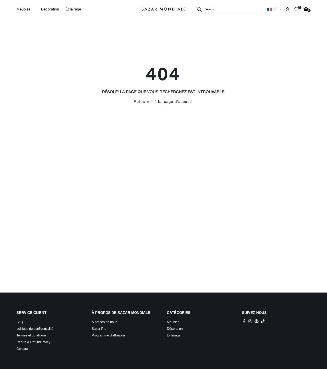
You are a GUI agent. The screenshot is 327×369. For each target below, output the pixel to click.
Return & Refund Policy (33, 342)
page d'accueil (178, 101)
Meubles (23, 9)
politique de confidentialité (34, 328)
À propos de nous (104, 322)
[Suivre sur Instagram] (250, 321)
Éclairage (73, 9)
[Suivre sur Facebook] (244, 321)
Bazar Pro (99, 328)
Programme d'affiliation (108, 335)
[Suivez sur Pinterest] (256, 321)
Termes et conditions (31, 335)
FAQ (19, 322)
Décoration (50, 9)
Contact (22, 348)
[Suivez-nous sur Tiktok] (263, 321)
